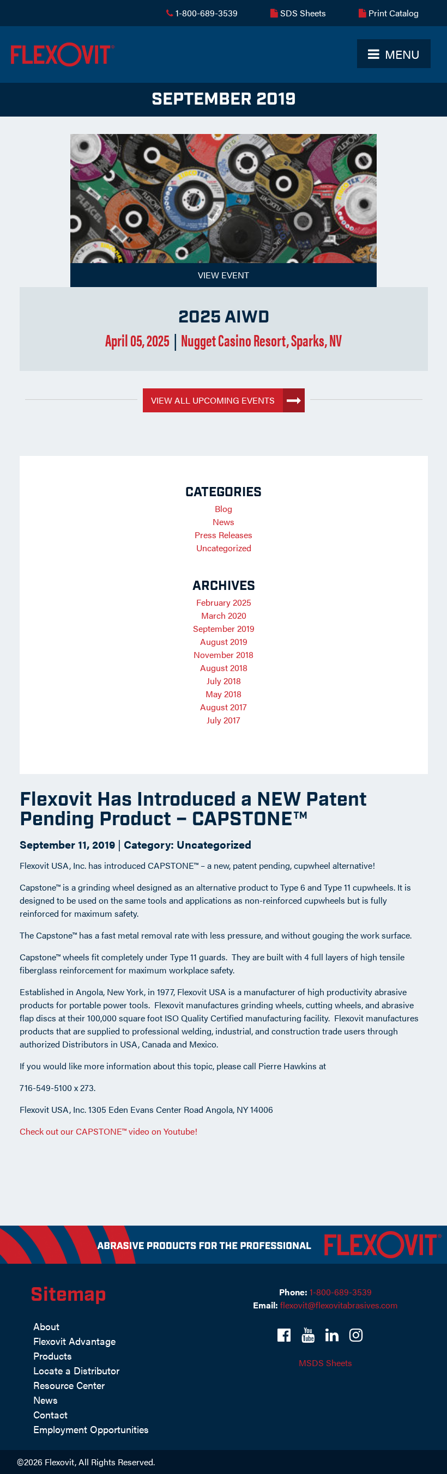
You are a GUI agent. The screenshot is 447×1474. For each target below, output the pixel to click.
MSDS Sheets (325, 1362)
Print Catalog (392, 13)
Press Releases (223, 534)
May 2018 (223, 693)
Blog (223, 508)
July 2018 (224, 680)
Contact (50, 1414)
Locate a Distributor (76, 1370)
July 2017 (223, 720)
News (223, 521)
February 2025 (223, 602)
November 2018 (223, 654)
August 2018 (223, 667)
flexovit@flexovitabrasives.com (339, 1305)
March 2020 (223, 615)
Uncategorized (214, 844)
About (46, 1326)
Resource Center (69, 1385)
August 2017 (223, 707)
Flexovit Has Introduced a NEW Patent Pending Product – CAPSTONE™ (193, 809)
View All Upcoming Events (213, 400)
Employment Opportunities (91, 1429)
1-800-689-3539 (205, 13)
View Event (223, 275)
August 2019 (223, 641)
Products (52, 1355)
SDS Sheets (302, 13)
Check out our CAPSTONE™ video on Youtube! (108, 1131)
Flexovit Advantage (74, 1341)
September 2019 (224, 628)
